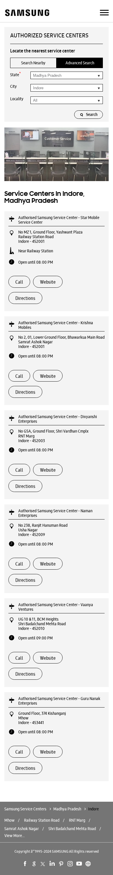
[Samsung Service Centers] (26, 13)
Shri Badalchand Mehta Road (72, 828)
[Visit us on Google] (34, 864)
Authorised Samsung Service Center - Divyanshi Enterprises (57, 419)
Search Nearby (33, 62)
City (13, 86)
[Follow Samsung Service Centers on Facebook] (25, 864)
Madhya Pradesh (67, 809)
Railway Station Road (41, 820)
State (15, 74)
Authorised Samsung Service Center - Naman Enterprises (55, 513)
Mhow (9, 820)
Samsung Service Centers (25, 809)
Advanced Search (79, 62)
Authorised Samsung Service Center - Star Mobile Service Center (58, 220)
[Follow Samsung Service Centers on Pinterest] (61, 864)
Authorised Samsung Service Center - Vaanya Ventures (55, 607)
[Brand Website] (88, 864)
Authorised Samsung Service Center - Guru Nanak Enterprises (59, 701)
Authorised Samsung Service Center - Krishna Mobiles (55, 325)
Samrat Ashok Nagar (21, 828)
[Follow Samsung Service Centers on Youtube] (79, 864)
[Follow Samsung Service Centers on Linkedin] (52, 864)
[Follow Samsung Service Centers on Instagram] (70, 864)
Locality (16, 98)
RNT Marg (77, 820)
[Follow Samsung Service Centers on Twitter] (43, 864)
